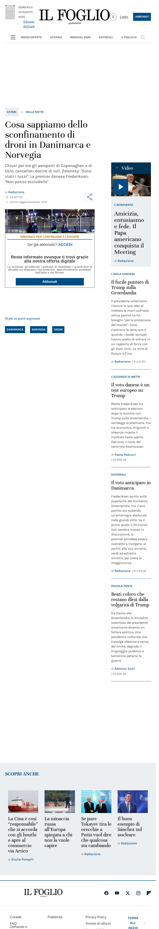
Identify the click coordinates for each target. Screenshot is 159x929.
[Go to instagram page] (138, 893)
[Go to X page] (128, 893)
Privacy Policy (96, 917)
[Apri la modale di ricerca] (143, 37)
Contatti (15, 917)
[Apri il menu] (13, 37)
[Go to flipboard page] (149, 893)
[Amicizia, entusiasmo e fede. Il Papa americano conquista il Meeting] (131, 185)
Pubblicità (55, 917)
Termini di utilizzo (98, 923)
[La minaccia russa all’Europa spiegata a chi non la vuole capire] (60, 801)
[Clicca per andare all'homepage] (43, 893)
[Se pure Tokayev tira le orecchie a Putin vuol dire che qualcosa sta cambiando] (96, 801)
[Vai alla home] (74, 17)
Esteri (11, 112)
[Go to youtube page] (117, 893)
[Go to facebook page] (106, 893)
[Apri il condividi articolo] (90, 197)
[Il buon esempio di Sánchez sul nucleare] (133, 801)
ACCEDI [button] (65, 245)
